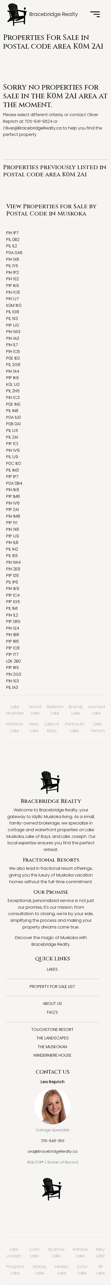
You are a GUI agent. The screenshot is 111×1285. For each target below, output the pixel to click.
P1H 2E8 (13, 569)
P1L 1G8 (12, 312)
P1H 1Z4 (12, 628)
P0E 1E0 (13, 358)
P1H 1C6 (13, 351)
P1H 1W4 (13, 562)
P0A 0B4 (14, 483)
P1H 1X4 (12, 371)
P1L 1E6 (12, 556)
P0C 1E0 (13, 463)
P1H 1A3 (12, 338)
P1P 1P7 (12, 477)
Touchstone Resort (52, 1029)
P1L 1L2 (11, 246)
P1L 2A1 (12, 437)
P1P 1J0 (12, 325)
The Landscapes (52, 1038)
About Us (52, 1003)
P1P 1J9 (12, 536)
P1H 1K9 (12, 589)
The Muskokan (52, 1047)
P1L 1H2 (12, 549)
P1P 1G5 (13, 602)
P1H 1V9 (13, 450)
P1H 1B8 (12, 635)
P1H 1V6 (13, 503)
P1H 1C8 (13, 292)
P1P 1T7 (12, 654)
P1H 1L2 (12, 615)
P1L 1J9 (12, 457)
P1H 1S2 (12, 279)
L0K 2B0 (13, 661)
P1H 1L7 (12, 345)
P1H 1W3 (13, 332)
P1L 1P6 (12, 582)
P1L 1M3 (12, 470)
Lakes (52, 969)
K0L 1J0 (13, 384)
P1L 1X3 (12, 319)
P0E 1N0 (13, 404)
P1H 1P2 (12, 272)
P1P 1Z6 (12, 575)
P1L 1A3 (12, 687)
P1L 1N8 (12, 411)
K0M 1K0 (13, 305)
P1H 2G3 (13, 674)
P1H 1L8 (12, 542)
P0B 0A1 (13, 424)
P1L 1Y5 (12, 266)
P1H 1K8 (12, 490)
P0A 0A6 (14, 253)
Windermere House (52, 1055)
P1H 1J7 (12, 299)
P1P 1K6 (12, 378)
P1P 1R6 (12, 641)
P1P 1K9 (12, 286)
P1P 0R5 (13, 621)
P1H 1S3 (12, 681)
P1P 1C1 (12, 444)
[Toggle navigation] (95, 14)
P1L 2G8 (13, 365)
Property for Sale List (52, 986)
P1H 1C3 (13, 398)
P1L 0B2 (12, 239)
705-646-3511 (52, 1140)
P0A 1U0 (13, 417)
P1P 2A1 (12, 510)
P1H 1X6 (12, 529)
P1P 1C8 (13, 648)
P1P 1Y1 (11, 523)
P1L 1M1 (12, 608)
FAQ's (52, 1012)
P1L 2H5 (13, 391)
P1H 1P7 (12, 233)
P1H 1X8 (12, 259)
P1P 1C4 (13, 595)
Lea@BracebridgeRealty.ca (52, 1151)
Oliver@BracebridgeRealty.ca (32, 128)
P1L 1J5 (12, 430)
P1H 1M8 (13, 516)
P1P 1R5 (12, 668)
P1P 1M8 (13, 496)
